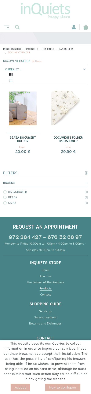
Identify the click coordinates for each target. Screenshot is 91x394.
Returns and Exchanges (45, 323)
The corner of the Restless (45, 282)
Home (46, 270)
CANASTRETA (66, 49)
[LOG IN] (71, 27)
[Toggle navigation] (5, 27)
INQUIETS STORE (12, 49)
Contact (45, 294)
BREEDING (48, 49)
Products (32, 49)
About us (46, 276)
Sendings (45, 311)
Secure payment (45, 317)
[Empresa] (45, 11)
